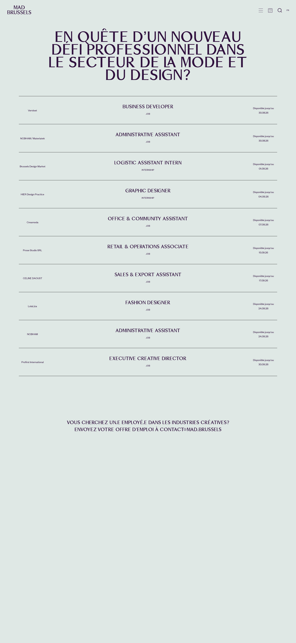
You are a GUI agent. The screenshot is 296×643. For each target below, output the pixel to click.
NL (288, 20)
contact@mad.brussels (190, 429)
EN (288, 15)
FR (288, 10)
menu (261, 10)
